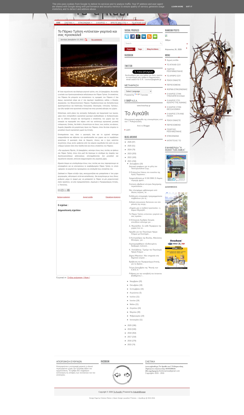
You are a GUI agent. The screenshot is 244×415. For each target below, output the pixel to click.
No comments (96, 40)
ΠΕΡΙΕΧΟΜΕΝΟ (174, 125)
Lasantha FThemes (130, 398)
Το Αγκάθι (137, 113)
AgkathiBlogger (139, 392)
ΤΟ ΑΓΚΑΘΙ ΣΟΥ (139, 22)
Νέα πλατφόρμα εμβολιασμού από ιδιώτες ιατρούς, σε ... (143, 191)
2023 (129, 153)
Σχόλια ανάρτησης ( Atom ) (78, 277)
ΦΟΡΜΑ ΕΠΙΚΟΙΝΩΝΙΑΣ (177, 89)
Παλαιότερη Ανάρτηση (113, 197)
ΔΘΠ (128, 130)
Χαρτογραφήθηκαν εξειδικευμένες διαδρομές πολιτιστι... (143, 245)
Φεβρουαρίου (135, 316)
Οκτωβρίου (134, 285)
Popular (130, 49)
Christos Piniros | (107, 398)
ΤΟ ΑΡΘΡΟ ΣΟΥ (174, 76)
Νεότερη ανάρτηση (63, 197)
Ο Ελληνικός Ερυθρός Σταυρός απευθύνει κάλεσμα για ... (141, 221)
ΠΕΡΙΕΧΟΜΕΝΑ (173, 85)
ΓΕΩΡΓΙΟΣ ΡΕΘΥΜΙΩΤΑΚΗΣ (174, 130)
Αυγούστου (134, 293)
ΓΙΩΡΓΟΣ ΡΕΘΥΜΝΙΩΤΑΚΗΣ (175, 70)
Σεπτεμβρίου (135, 289)
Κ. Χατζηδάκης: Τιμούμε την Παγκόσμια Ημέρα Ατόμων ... (145, 251)
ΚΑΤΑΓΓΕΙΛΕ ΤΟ (174, 141)
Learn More (177, 7)
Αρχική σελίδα (88, 197)
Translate (144, 95)
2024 (129, 150)
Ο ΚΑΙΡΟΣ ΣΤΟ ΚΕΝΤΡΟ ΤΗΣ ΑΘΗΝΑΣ (177, 101)
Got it (189, 7)
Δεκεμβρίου (134, 164)
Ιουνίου (133, 300)
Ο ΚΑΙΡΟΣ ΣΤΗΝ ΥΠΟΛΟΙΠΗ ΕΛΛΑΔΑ (176, 95)
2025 (129, 146)
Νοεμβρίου (134, 281)
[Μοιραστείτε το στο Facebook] (68, 190)
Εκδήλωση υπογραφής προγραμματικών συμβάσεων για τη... (145, 197)
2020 (129, 325)
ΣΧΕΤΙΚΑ (69, 22)
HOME (58, 22)
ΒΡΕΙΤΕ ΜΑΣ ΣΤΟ (119, 22)
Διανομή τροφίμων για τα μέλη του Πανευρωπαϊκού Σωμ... (143, 167)
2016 (129, 341)
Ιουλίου (133, 297)
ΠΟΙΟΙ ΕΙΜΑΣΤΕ (174, 80)
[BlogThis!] (62, 190)
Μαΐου (132, 304)
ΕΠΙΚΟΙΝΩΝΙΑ (85, 22)
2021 (129, 161)
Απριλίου (133, 308)
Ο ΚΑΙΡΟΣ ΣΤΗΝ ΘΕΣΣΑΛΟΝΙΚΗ (174, 108)
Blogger (146, 126)
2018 (129, 333)
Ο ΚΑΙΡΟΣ (101, 22)
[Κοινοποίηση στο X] (65, 190)
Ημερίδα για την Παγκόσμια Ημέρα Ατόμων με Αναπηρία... (143, 233)
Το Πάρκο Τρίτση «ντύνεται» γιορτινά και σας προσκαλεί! (87, 32)
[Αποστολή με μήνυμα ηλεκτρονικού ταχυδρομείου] (59, 190)
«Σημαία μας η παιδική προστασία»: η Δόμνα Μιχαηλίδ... (144, 209)
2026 (129, 142)
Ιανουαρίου (134, 320)
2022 (129, 157)
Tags (140, 49)
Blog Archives (152, 49)
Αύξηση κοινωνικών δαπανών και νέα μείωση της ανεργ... (145, 203)
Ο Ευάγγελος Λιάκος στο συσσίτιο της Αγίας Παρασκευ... (144, 173)
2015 (129, 344)
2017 (129, 337)
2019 (129, 329)
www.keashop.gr (143, 106)
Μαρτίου (133, 312)
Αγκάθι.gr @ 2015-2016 (147, 398)
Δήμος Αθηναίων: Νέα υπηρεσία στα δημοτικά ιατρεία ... (144, 257)
